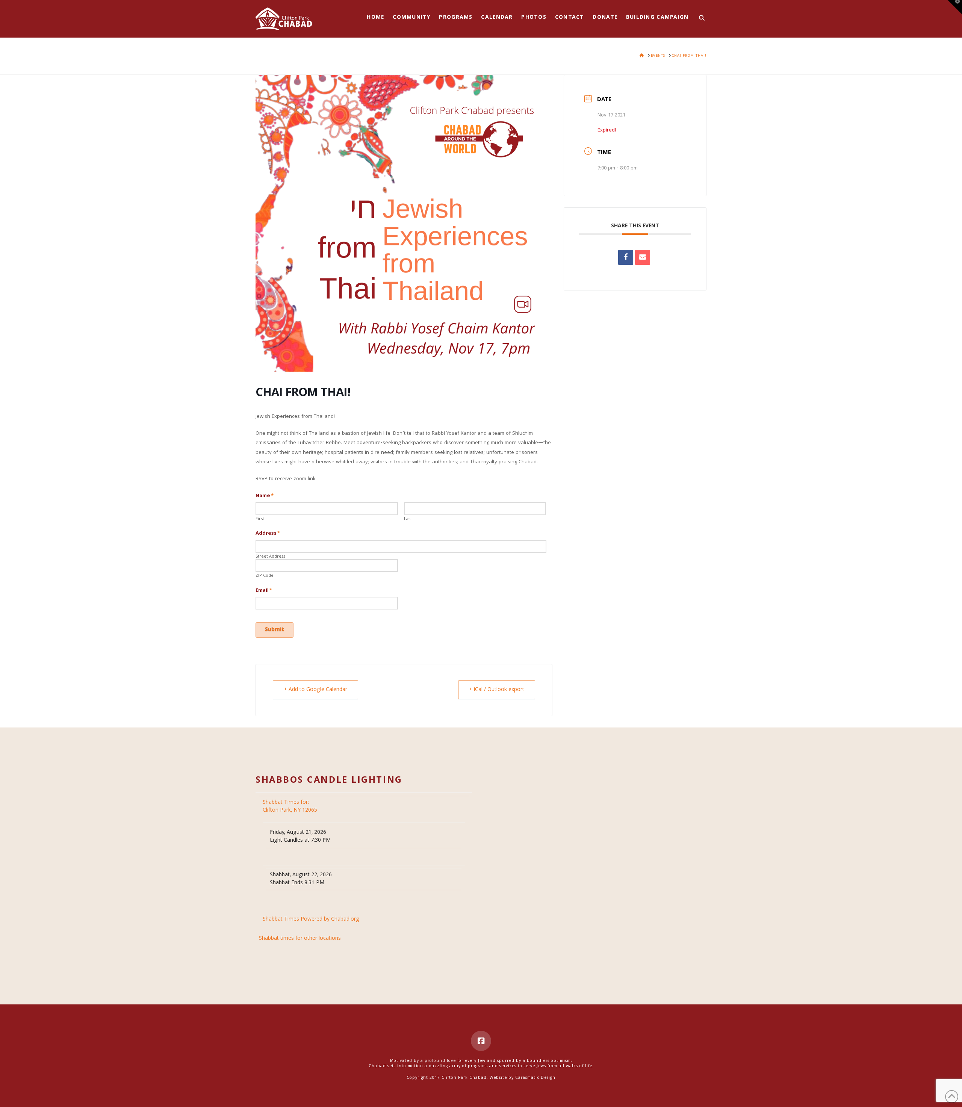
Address (268, 533)
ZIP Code (265, 576)
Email (264, 590)
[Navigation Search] (699, 19)
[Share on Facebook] (625, 257)
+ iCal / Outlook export (496, 689)
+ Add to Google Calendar (315, 689)
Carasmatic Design (535, 1078)
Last (408, 519)
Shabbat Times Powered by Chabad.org (311, 920)
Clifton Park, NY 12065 (291, 806)
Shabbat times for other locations (300, 939)
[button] (955, 7)
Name (265, 496)
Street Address (270, 557)
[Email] (642, 257)
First (260, 519)
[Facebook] (481, 1041)
